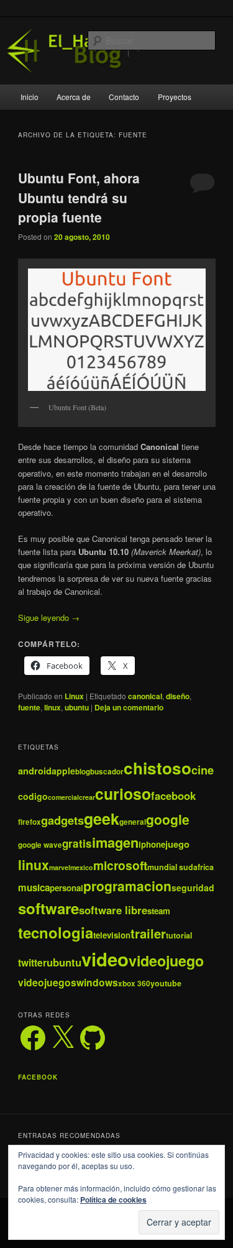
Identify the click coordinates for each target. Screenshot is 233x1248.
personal (66, 888)
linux (52, 707)
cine (202, 769)
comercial (63, 797)
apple (63, 770)
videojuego (166, 960)
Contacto (124, 96)
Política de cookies (113, 1199)
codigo (33, 796)
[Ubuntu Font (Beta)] (117, 329)
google (168, 819)
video (105, 959)
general (132, 822)
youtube (165, 983)
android (35, 770)
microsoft (120, 865)
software (48, 908)
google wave (40, 845)
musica (34, 887)
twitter (32, 962)
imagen (115, 842)
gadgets (62, 820)
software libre (113, 909)
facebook (173, 795)
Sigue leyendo (49, 617)
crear (87, 797)
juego (177, 844)
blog (82, 771)
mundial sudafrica (180, 867)
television (111, 935)
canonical (145, 696)
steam (158, 911)
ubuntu (77, 707)
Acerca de (74, 96)
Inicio (30, 96)
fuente (29, 707)
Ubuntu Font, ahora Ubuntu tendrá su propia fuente (79, 197)
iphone (152, 844)
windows (97, 982)
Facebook (38, 1077)
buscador (107, 771)
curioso (123, 793)
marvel (59, 867)
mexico (81, 867)
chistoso (157, 767)
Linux (74, 696)
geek (101, 818)
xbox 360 (134, 983)
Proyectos (174, 96)
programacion (127, 885)
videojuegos (47, 982)
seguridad (192, 887)
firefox (29, 822)
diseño (178, 696)
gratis (77, 843)
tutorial (179, 935)
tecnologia (55, 932)
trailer (148, 933)
